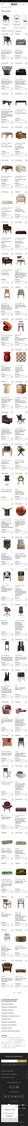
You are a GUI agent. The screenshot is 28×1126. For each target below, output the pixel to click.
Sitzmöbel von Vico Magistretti (9, 1022)
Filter (4, 28)
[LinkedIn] (15, 1096)
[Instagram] (5, 1096)
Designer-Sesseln (5, 1041)
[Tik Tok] (12, 1096)
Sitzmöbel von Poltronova (7, 1010)
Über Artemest (5, 1)
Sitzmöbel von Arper (6, 1019)
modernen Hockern (5, 1039)
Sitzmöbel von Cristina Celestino (9, 1025)
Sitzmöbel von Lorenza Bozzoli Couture (10, 1016)
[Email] (17, 1087)
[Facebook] (8, 1096)
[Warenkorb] (26, 4)
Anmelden (22, 1061)
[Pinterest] (19, 1096)
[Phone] (10, 1087)
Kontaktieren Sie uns (21, 1)
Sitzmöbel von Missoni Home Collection (11, 1031)
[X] (22, 1096)
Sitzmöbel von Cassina (7, 1028)
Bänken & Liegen (10, 1044)
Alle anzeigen (18, 31)
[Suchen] (20, 4)
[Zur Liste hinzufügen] (12, 34)
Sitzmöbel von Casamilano (7, 1013)
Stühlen (22, 1037)
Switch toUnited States (9, 1119)
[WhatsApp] (14, 1087)
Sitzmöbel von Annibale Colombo (9, 1007)
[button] (25, 20)
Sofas (12, 1041)
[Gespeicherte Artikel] (23, 4)
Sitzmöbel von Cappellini (7, 1004)
